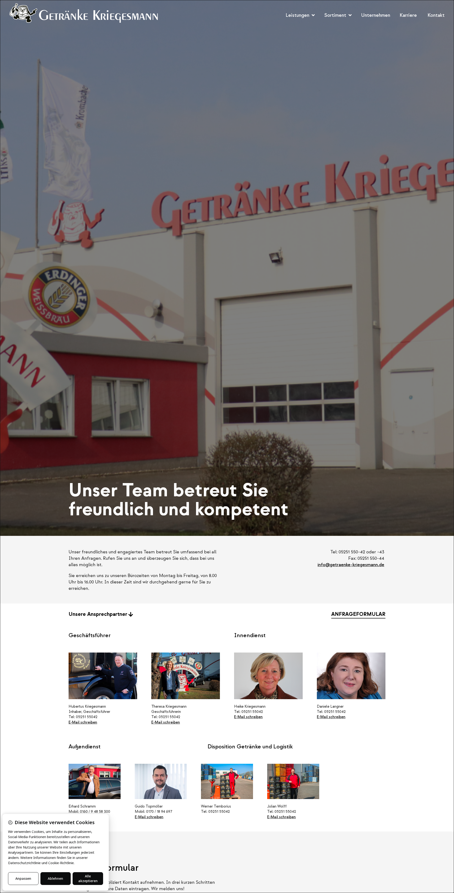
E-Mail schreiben (83, 722)
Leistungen (297, 15)
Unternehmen (375, 15)
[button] (433, 15)
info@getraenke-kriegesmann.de (351, 565)
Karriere (408, 15)
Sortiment (335, 15)
